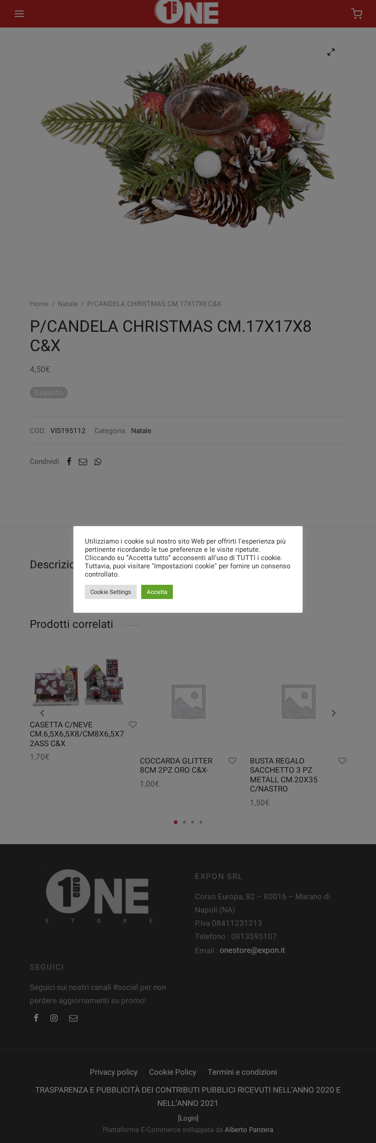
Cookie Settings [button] (110, 592)
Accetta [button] (157, 592)
